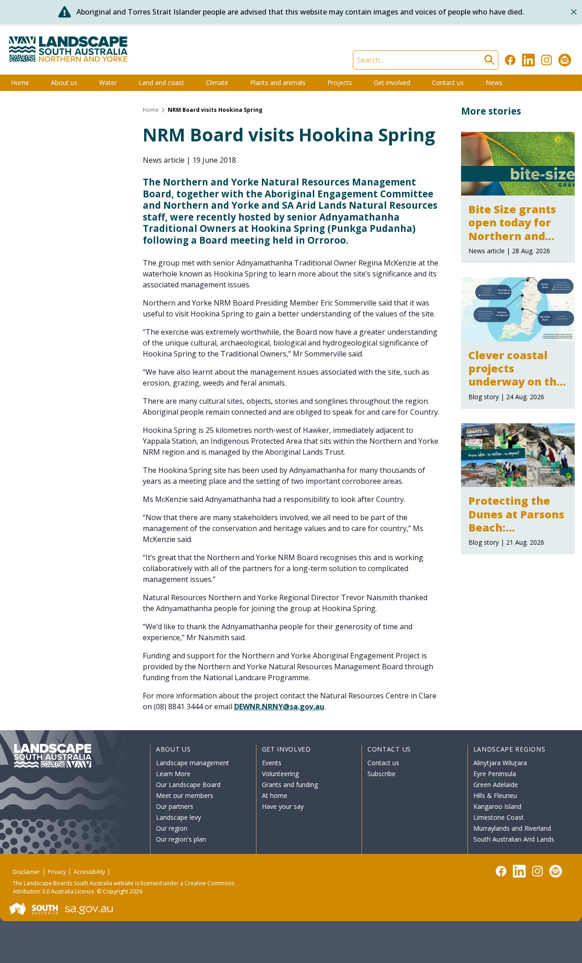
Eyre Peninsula (494, 773)
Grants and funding (290, 784)
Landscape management (192, 762)
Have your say (283, 806)
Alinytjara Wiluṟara (500, 762)
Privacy (57, 872)
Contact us (448, 82)
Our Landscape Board (188, 784)
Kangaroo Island (497, 806)
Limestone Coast (498, 817)
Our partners (174, 806)
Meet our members (184, 795)
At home (274, 795)
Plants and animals (278, 82)
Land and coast (161, 82)
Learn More (173, 773)
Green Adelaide (495, 784)
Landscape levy (178, 817)
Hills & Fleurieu (495, 795)
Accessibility (89, 872)
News (494, 82)
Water (108, 82)
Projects (339, 82)
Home (20, 82)
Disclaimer (26, 872)
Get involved (392, 82)
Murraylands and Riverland (512, 828)
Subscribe (381, 773)
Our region (171, 828)
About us (64, 82)
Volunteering (280, 773)
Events (271, 762)
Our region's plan (181, 839)
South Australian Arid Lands (513, 839)
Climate (217, 82)
